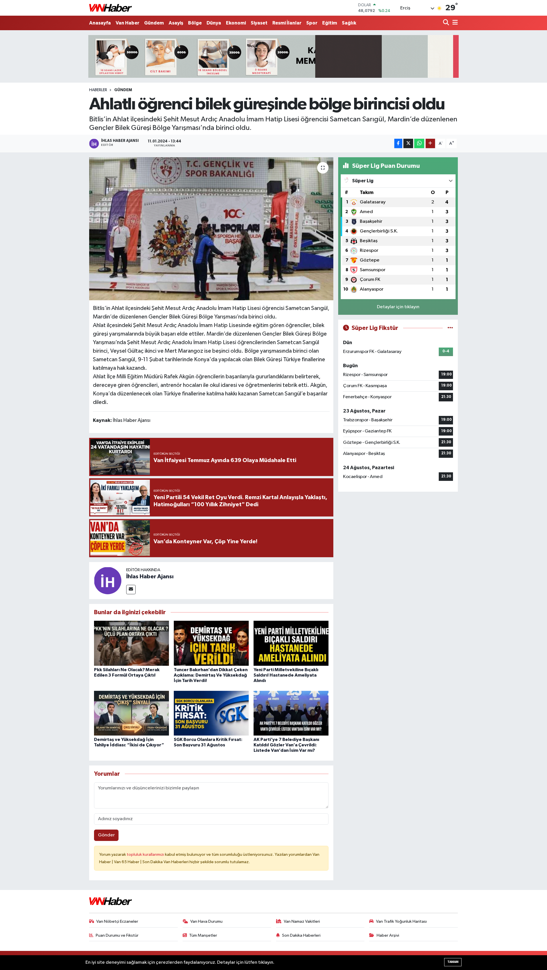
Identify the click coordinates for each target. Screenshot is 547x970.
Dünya (214, 23)
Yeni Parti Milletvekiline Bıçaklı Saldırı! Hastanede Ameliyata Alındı (286, 675)
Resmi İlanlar (286, 23)
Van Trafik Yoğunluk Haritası (401, 921)
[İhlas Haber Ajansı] (107, 580)
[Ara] (446, 23)
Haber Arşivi (388, 935)
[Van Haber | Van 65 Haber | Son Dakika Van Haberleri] (110, 8)
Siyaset (259, 23)
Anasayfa (100, 23)
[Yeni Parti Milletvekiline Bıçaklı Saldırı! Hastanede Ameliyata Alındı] (291, 643)
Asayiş (176, 23)
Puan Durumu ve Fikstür (117, 935)
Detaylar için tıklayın (398, 307)
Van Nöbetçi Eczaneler (117, 921)
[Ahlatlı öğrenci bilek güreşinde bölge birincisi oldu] (211, 228)
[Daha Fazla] (430, 143)
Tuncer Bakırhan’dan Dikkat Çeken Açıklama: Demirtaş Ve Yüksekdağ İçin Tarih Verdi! (211, 675)
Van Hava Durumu (206, 921)
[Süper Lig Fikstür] (450, 328)
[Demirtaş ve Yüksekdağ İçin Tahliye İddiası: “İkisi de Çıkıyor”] (131, 713)
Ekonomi (236, 23)
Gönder (106, 835)
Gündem (154, 23)
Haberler (98, 90)
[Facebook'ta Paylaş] (398, 143)
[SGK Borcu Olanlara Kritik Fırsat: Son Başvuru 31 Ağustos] (211, 713)
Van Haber (127, 23)
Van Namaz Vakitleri (302, 921)
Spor (311, 23)
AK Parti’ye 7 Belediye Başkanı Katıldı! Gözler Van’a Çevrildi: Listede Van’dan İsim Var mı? (286, 745)
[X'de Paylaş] (408, 143)
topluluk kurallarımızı (146, 854)
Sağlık (349, 23)
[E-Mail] (131, 589)
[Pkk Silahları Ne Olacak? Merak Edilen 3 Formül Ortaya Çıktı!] (131, 643)
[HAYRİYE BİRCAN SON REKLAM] (273, 56)
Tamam (452, 961)
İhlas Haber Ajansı (150, 576)
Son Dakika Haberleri (301, 935)
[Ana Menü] (454, 23)
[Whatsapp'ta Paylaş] (419, 143)
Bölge (195, 23)
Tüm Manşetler (203, 935)
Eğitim (329, 23)
